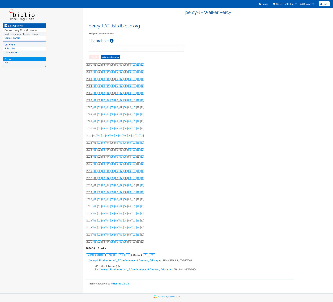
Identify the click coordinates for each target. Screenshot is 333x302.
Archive (8, 59)
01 (95, 72)
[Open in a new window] (112, 41)
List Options (15, 25)
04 (108, 72)
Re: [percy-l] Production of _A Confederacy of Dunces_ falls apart (134, 269)
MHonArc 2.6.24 (120, 283)
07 (121, 72)
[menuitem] (263, 4)
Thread (111, 255)
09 (130, 72)
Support (307, 4)
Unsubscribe (11, 52)
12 (142, 65)
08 (125, 79)
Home (264, 4)
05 (112, 72)
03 (104, 72)
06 (117, 72)
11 (138, 65)
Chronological (96, 255)
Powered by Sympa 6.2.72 (169, 297)
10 (134, 65)
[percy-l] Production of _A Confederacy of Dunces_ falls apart (125, 260)
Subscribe (10, 48)
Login (325, 4)
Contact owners (12, 38)
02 (99, 79)
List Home (10, 44)
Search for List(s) (284, 4)
